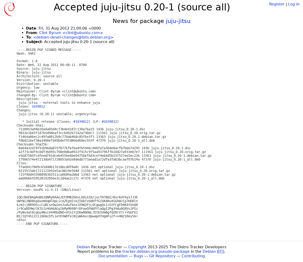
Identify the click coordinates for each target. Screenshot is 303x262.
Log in (293, 4)
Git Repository (162, 256)
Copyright (137, 247)
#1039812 (81, 121)
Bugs (138, 256)
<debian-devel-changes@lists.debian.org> (73, 37)
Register (277, 4)
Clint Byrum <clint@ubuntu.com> (71, 33)
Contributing (193, 256)
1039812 (38, 106)
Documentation (113, 256)
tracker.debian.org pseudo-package (156, 251)
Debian (83, 247)
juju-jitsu (178, 21)
